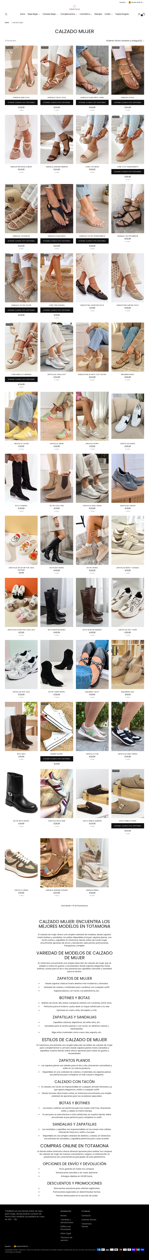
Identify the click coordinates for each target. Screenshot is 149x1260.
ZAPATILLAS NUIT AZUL (21, 692)
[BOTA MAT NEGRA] (56, 540)
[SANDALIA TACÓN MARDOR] (127, 208)
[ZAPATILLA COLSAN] (21, 416)
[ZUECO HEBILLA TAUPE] (127, 793)
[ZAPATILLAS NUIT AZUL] (21, 664)
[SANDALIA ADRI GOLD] (21, 70)
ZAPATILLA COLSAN (21, 444)
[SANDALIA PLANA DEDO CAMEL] (92, 70)
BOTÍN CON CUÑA (57, 506)
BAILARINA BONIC (127, 374)
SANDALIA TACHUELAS (21, 236)
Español (122, 2)
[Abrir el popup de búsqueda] (6, 14)
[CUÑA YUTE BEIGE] (92, 139)
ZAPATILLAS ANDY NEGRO (128, 754)
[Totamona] (74, 7)
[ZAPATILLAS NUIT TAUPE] (127, 602)
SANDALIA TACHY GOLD (57, 97)
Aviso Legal (66, 1233)
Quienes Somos (88, 1219)
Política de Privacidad (66, 1228)
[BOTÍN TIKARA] (92, 540)
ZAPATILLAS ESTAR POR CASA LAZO (21, 630)
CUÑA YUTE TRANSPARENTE (127, 167)
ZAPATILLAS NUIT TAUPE (127, 630)
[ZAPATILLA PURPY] (92, 416)
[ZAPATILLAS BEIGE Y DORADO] (127, 540)
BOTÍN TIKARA (92, 568)
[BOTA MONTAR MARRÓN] (92, 602)
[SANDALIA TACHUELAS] (21, 208)
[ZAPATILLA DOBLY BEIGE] (92, 478)
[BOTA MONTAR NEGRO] (56, 602)
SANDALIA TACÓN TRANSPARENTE (92, 236)
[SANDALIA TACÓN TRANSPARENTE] (92, 208)
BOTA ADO (21, 754)
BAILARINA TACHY (92, 692)
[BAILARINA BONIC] (127, 347)
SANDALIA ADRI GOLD (21, 97)
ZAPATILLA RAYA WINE (56, 821)
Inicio (7, 22)
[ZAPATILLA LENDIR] (56, 416)
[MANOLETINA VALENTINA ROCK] (92, 277)
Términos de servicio (66, 1239)
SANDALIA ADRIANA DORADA (57, 890)
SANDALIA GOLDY (127, 97)
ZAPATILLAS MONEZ (127, 444)
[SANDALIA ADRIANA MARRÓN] (56, 139)
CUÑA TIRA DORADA (57, 305)
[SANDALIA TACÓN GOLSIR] (21, 277)
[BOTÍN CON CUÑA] (56, 478)
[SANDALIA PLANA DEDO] (56, 208)
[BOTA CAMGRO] (21, 478)
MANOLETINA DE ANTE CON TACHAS (92, 374)
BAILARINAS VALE (127, 692)
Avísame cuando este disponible (21, 102)
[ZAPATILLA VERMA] (21, 862)
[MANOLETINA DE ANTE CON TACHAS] (92, 347)
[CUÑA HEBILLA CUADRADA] (21, 347)
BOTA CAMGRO (21, 506)
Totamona (22, 1250)
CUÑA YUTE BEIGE (92, 167)
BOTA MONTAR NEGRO (57, 630)
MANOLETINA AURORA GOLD (128, 305)
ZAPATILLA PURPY (92, 444)
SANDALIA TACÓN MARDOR (127, 236)
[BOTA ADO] (21, 726)
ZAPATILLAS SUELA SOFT (56, 374)
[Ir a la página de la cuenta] (138, 14)
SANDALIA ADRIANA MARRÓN (57, 167)
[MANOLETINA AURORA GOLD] (127, 277)
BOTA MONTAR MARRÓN (92, 630)
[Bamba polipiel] (56, 726)
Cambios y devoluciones (67, 1221)
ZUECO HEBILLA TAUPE (127, 821)
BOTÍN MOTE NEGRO (21, 821)
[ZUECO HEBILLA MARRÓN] (92, 793)
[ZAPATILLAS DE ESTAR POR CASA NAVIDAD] (21, 540)
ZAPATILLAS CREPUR (127, 506)
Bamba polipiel (57, 754)
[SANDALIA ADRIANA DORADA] (56, 862)
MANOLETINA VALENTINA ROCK (92, 305)
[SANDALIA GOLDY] (127, 70)
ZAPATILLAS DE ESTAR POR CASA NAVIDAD (21, 569)
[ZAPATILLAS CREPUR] (127, 478)
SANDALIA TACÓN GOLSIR (21, 305)
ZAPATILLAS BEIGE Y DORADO (127, 568)
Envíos (63, 1215)
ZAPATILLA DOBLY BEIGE (92, 506)
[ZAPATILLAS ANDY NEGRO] (127, 726)
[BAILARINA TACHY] (92, 664)
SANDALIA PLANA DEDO (57, 236)
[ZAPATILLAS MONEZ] (127, 416)
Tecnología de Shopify (13, 1252)
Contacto (86, 1215)
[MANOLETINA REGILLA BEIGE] (21, 139)
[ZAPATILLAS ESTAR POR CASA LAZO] (21, 602)
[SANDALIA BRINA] (92, 862)
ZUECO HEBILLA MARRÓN (92, 821)
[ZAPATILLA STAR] (92, 726)
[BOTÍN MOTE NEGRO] (21, 793)
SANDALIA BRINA (92, 890)
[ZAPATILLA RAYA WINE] (56, 793)
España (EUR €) (137, 2)
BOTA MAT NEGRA (57, 568)
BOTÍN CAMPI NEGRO (57, 692)
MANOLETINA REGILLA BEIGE (21, 167)
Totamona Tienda (86, 1225)
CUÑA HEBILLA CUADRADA (21, 374)
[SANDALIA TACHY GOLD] (56, 70)
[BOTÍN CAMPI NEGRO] (56, 664)
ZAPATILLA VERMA (21, 890)
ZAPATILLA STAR (92, 754)
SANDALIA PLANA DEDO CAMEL (92, 97)
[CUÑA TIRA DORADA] (56, 277)
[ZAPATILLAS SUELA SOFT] (56, 347)
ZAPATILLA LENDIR (57, 444)
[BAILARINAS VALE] (127, 664)
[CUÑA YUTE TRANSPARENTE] (127, 139)
